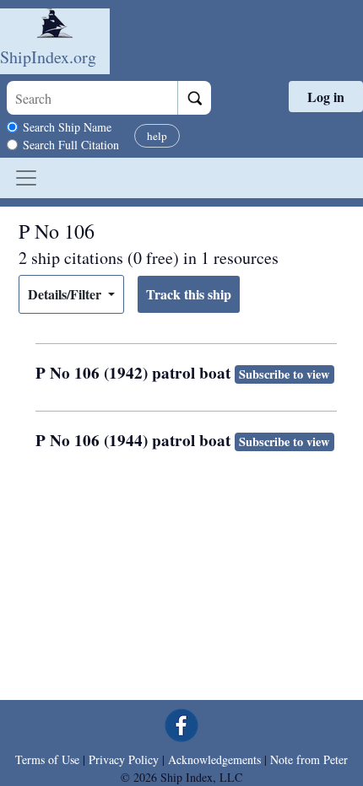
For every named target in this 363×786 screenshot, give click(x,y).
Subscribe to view (284, 374)
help (157, 135)
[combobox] (92, 98)
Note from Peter (309, 759)
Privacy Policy (124, 759)
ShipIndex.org (48, 57)
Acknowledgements (214, 759)
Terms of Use (47, 759)
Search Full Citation (71, 145)
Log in (325, 96)
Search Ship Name (67, 127)
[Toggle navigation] (26, 178)
